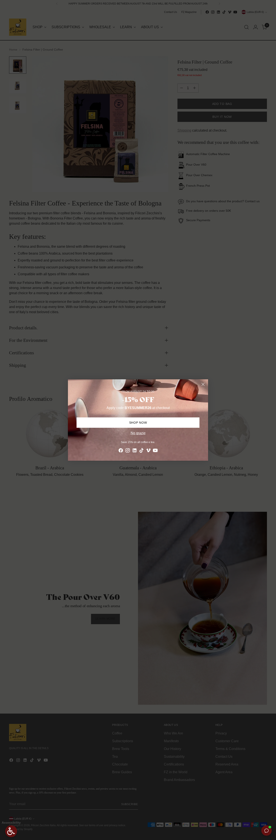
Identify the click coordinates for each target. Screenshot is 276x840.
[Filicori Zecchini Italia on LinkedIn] (134, 451)
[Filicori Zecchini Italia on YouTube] (155, 451)
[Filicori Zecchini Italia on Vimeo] (148, 451)
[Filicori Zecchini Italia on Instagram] (127, 451)
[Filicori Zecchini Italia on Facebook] (120, 451)
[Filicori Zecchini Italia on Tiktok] (141, 451)
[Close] (203, 384)
